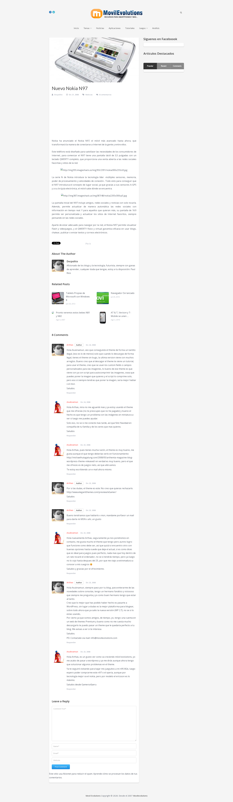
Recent (163, 66)
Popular (150, 66)
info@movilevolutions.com (104, 637)
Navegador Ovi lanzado (122, 293)
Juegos (142, 28)
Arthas (70, 344)
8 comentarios (105, 94)
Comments (177, 66)
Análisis (155, 28)
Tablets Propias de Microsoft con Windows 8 (78, 296)
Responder (71, 393)
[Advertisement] (94, 119)
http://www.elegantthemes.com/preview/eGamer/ (91, 492)
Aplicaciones (115, 28)
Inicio (76, 28)
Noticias (100, 28)
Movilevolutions (140, 795)
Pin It (88, 243)
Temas (86, 28)
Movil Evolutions (93, 795)
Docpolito (58, 94)
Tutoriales (130, 28)
